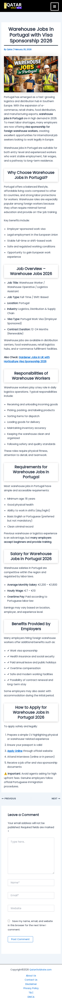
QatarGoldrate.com (40, 969)
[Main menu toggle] (55, 6)
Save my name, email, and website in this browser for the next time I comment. (30, 925)
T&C (31, 992)
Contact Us (31, 979)
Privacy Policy (31, 988)
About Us (31, 975)
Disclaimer (31, 984)
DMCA (31, 997)
